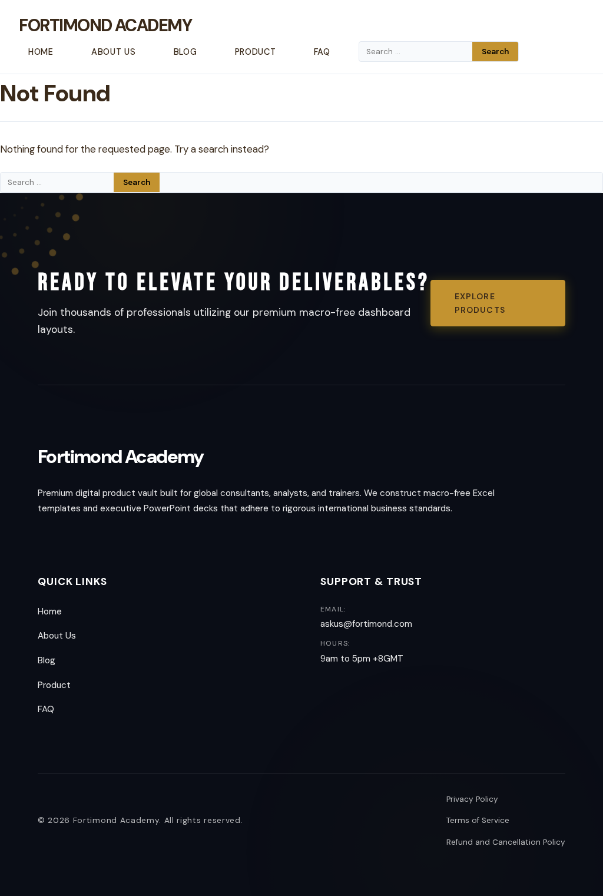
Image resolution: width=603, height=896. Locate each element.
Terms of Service (477, 820)
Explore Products (480, 303)
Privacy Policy (472, 799)
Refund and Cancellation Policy (505, 842)
